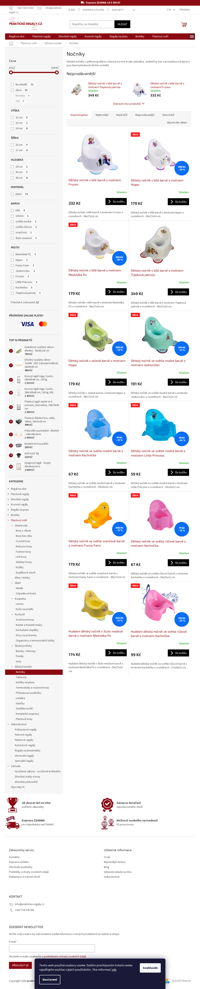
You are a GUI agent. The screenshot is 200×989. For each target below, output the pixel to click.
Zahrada (16, 766)
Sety (18, 661)
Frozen (22, 276)
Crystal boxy (23, 541)
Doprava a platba (93, 10)
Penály (20, 656)
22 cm (22, 118)
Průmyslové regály (26, 730)
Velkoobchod (18, 724)
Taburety (21, 677)
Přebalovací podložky (28, 693)
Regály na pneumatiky (27, 751)
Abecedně (168, 115)
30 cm (22, 172)
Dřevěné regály (20, 499)
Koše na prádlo (24, 609)
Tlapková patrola (28, 293)
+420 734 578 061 (24, 910)
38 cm (22, 178)
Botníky (15, 515)
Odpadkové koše (26, 594)
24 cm (22, 128)
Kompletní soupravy (27, 714)
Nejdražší (121, 115)
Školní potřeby (23, 646)
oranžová (24, 233)
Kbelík (19, 588)
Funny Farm (25, 266)
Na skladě (24, 85)
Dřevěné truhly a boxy (27, 777)
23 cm (22, 123)
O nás (72, 10)
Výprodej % (18, 787)
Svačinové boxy (25, 620)
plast (22, 194)
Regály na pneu (20, 510)
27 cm (22, 150)
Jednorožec (25, 271)
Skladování (21, 526)
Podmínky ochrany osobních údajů (29, 872)
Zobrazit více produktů (127, 103)
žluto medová (26, 238)
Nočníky (20, 672)
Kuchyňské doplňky (27, 630)
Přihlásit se (20, 965)
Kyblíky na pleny (25, 682)
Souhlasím (150, 968)
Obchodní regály (24, 756)
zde (114, 970)
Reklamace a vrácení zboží (24, 877)
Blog (106, 867)
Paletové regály (24, 740)
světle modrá (26, 222)
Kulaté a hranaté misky (29, 625)
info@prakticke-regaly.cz (29, 904)
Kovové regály (19, 505)
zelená (22, 216)
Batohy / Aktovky (26, 651)
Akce (21, 90)
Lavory (20, 604)
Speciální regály (24, 761)
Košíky (20, 567)
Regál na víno (18, 489)
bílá (20, 210)
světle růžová (26, 227)
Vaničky (20, 703)
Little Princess (26, 282)
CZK (169, 10)
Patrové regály (23, 735)
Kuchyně (20, 614)
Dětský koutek (23, 667)
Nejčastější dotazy (115, 862)
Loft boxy (21, 557)
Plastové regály (20, 494)
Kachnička (24, 288)
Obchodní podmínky (20, 867)
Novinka (22, 96)
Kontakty (118, 10)
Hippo (22, 260)
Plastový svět (19, 520)
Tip (20, 101)
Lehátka (20, 698)
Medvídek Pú (26, 254)
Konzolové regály (25, 745)
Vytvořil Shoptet (181, 981)
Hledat (122, 24)
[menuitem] (16, 36)
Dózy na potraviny (26, 635)
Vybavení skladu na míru (118, 872)
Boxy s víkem (23, 531)
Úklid (18, 583)
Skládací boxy (24, 562)
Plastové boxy (24, 719)
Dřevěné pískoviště (26, 782)
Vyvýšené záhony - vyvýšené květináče (38, 771)
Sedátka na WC (24, 709)
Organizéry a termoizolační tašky (35, 641)
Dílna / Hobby (22, 578)
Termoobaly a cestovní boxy (32, 688)
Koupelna (20, 599)
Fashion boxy (23, 552)
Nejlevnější (102, 115)
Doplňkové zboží (25, 573)
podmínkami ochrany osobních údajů (65, 957)
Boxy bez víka (24, 536)
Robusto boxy (24, 546)
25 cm (22, 145)
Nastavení (50, 979)
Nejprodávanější (144, 115)
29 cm (22, 167)
